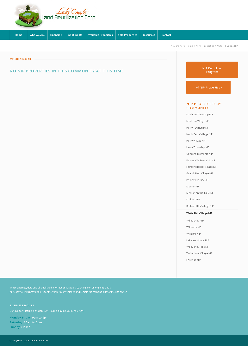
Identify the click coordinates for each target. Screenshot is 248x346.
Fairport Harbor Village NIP (201, 166)
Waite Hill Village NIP (199, 213)
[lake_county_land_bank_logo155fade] (55, 15)
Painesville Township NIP (201, 160)
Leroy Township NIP (197, 147)
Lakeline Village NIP (197, 240)
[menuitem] (18, 35)
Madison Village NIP (197, 121)
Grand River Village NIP (199, 173)
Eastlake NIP (193, 260)
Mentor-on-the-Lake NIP (200, 193)
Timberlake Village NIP (199, 253)
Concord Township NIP (199, 153)
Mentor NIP (192, 186)
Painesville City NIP (197, 180)
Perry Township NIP (197, 127)
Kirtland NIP (193, 199)
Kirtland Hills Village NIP (200, 206)
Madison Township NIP (199, 114)
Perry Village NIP (196, 140)
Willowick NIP (194, 227)
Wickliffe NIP (193, 233)
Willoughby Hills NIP (197, 246)
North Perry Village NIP (199, 134)
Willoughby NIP (195, 220)
